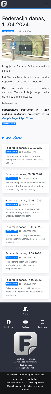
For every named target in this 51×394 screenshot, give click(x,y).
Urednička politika (14, 382)
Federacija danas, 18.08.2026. (24, 227)
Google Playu (10, 118)
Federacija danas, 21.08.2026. (24, 147)
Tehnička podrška (35, 382)
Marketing (33, 379)
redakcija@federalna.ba (25, 368)
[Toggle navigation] (46, 4)
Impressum (18, 379)
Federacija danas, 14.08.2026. (24, 279)
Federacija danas (8, 31)
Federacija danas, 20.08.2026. (24, 174)
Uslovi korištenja (15, 386)
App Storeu (27, 118)
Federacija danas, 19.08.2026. (24, 200)
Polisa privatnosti (35, 386)
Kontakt (25, 389)
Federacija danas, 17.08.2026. (24, 253)
